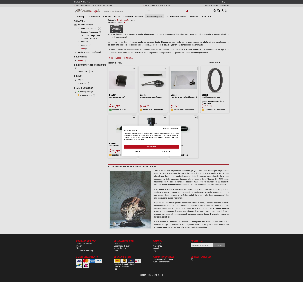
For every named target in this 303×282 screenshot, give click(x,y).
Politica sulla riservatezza (171, 129)
